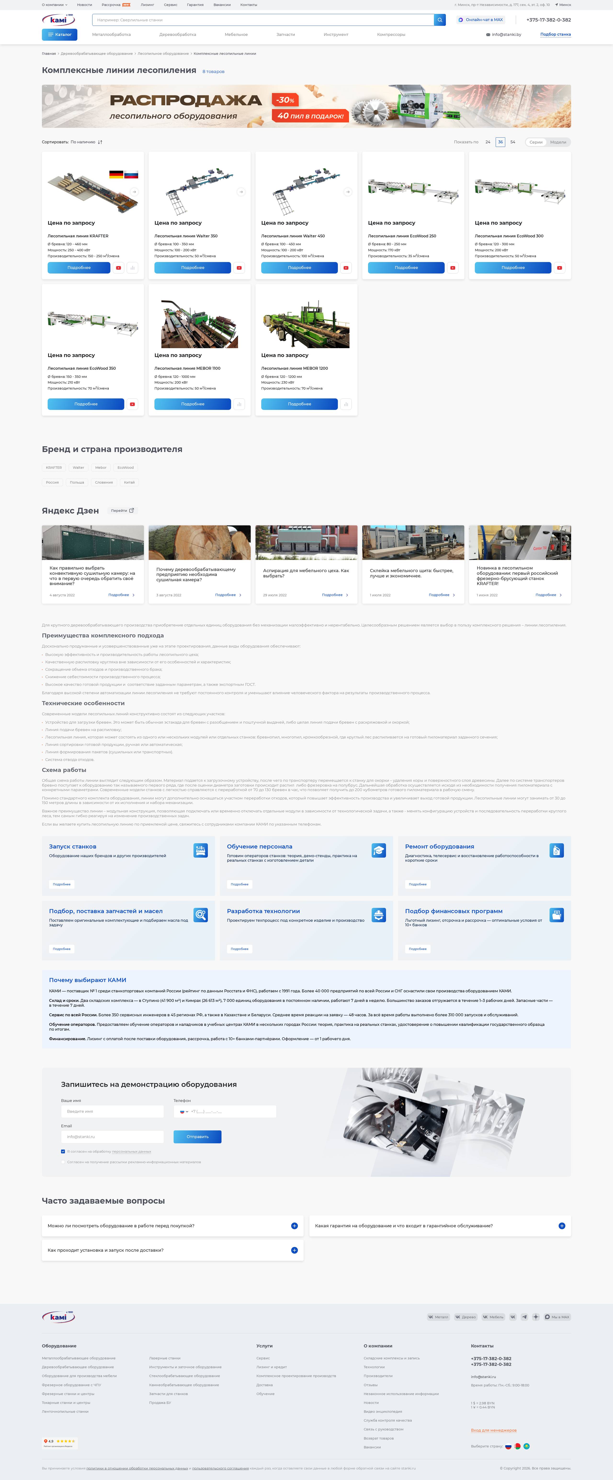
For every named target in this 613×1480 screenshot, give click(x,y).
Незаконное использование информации (401, 1394)
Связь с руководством (383, 1429)
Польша (77, 482)
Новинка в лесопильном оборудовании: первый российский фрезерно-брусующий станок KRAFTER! (517, 576)
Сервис (170, 5)
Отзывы (371, 1385)
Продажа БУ (160, 1403)
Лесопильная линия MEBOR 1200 (294, 368)
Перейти (119, 510)
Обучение (265, 1394)
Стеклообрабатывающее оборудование (184, 1376)
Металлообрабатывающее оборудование (79, 1358)
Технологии (374, 1367)
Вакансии (222, 5)
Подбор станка (555, 34)
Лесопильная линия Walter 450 (293, 236)
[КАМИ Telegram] (524, 1317)
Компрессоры (391, 34)
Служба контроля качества (388, 1420)
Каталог (63, 34)
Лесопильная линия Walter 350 (186, 236)
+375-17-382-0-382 (549, 20)
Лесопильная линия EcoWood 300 (509, 236)
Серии (536, 142)
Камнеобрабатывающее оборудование (184, 1385)
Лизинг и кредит (271, 1367)
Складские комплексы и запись (392, 1358)
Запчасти (286, 34)
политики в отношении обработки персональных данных (137, 1468)
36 (500, 142)
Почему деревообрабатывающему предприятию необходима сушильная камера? (196, 574)
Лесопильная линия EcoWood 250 (402, 236)
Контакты (248, 5)
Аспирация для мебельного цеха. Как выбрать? (306, 573)
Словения (104, 482)
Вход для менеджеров (494, 1430)
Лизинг (147, 5)
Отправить (198, 1136)
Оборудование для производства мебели (79, 1376)
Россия (52, 482)
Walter (78, 467)
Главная (49, 53)
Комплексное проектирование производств (296, 1376)
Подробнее (79, 267)
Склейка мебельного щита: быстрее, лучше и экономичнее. (411, 573)
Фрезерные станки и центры (68, 1394)
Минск (565, 5)
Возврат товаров (379, 1438)
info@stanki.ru (483, 1377)
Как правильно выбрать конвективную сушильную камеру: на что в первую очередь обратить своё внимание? (92, 576)
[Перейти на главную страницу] (58, 1317)
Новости (84, 5)
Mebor (101, 467)
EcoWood (126, 467)
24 (488, 142)
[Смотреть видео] (118, 268)
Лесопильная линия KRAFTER (78, 236)
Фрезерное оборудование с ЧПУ (71, 1385)
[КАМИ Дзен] (536, 1317)
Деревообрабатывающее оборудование (97, 53)
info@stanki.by (506, 34)
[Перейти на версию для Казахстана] (526, 1446)
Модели (558, 142)
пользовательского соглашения (220, 1468)
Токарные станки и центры (66, 1403)
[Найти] (440, 20)
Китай (129, 482)
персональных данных (131, 1151)
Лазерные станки (165, 1358)
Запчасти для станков (168, 1394)
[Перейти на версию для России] (508, 1446)
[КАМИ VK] (513, 1317)
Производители (378, 1376)
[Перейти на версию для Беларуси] (517, 1446)
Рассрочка (111, 5)
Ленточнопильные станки (65, 1411)
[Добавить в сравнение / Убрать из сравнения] (132, 268)
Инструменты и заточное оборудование (185, 1367)
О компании (53, 5)
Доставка (264, 1385)
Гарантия (195, 5)
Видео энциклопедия (383, 1411)
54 (513, 142)
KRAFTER (54, 467)
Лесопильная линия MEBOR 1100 (187, 368)
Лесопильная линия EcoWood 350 (82, 368)
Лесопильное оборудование (163, 53)
